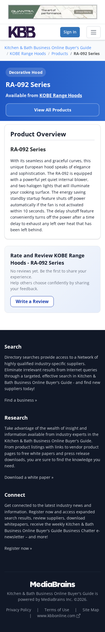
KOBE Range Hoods (28, 53)
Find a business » (20, 400)
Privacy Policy (18, 609)
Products (60, 53)
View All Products (52, 110)
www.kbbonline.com (56, 615)
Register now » (18, 548)
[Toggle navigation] (94, 32)
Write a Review (32, 301)
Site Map (91, 609)
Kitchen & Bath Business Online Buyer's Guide (47, 47)
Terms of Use (57, 609)
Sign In (70, 32)
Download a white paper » (28, 477)
